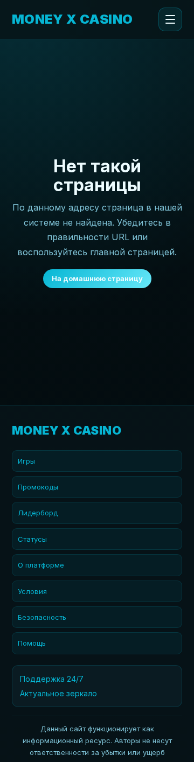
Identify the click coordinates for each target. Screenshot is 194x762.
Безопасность (42, 617)
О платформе (41, 565)
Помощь (32, 643)
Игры (26, 461)
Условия (32, 591)
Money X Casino (72, 19)
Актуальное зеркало (58, 693)
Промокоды (38, 487)
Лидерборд (38, 512)
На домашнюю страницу (97, 278)
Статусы (32, 539)
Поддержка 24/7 (52, 678)
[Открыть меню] (170, 19)
